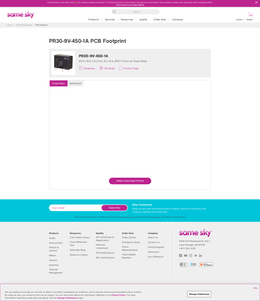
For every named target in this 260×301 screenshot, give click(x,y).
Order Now (159, 20)
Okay (256, 288)
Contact (239, 19)
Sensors (53, 260)
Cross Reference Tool (78, 243)
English (250, 19)
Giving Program (156, 247)
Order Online (129, 237)
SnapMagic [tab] (58, 83)
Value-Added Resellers (128, 256)
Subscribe (114, 208)
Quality (143, 20)
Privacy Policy (179, 217)
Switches (54, 265)
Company (177, 20)
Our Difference (155, 257)
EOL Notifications (105, 257)
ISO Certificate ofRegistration (105, 239)
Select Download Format (130, 181)
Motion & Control (54, 249)
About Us (153, 237)
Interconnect (56, 243)
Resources (127, 20)
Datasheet (89, 68)
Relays (52, 255)
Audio (52, 238)
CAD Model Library (24, 25)
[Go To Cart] (250, 14)
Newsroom (153, 252)
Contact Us (154, 242)
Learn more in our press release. (130, 4)
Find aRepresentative (130, 248)
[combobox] (135, 11)
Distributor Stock (131, 242)
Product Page (131, 68)
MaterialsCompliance (102, 246)
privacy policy (129, 217)
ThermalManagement (56, 271)
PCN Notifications (105, 253)
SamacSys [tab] (75, 83)
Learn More (166, 217)
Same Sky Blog (77, 250)
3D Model (109, 68)
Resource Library (79, 255)
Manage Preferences (67, 298)
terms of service (147, 217)
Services (110, 20)
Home (9, 25)
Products (93, 20)
